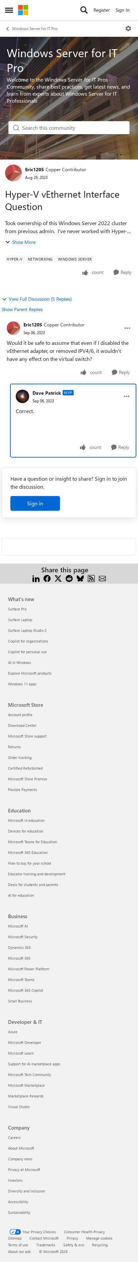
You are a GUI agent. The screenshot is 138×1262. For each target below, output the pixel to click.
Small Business (20, 1000)
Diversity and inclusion (26, 1190)
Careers (14, 1137)
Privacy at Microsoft (24, 1169)
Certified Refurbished (25, 768)
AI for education (21, 895)
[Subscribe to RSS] (91, 577)
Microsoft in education (26, 820)
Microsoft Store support (27, 736)
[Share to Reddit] (69, 577)
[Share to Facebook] (47, 577)
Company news (20, 1158)
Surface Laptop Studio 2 (27, 630)
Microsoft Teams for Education (32, 841)
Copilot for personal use (27, 651)
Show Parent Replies (22, 309)
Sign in (35, 503)
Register (101, 10)
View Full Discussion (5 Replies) (40, 299)
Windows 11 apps (22, 683)
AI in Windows (19, 662)
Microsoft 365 (19, 958)
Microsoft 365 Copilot (25, 990)
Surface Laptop (20, 619)
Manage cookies (99, 1238)
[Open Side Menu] (9, 10)
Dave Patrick (46, 393)
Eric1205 (34, 169)
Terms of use (18, 1244)
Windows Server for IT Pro (34, 28)
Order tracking (19, 757)
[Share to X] (58, 577)
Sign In (123, 10)
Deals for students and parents (33, 884)
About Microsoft (21, 1148)
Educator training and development (36, 873)
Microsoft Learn (20, 1053)
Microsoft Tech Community (29, 1074)
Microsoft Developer (24, 1042)
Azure (12, 1031)
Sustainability (19, 1212)
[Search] (84, 10)
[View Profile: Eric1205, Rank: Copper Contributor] (13, 173)
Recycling (100, 1244)
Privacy (72, 1238)
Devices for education (25, 831)
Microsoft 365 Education (28, 852)
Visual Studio (18, 1106)
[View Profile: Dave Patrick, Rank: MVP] (22, 396)
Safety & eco (73, 1244)
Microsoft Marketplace (26, 1085)
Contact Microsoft (44, 1238)
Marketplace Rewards (26, 1095)
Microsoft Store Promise (27, 778)
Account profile (20, 714)
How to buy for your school (29, 863)
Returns (14, 746)
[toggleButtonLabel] (128, 28)
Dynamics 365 (19, 947)
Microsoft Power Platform (28, 968)
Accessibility (18, 1201)
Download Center (22, 725)
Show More (24, 242)
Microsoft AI (18, 926)
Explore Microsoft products (30, 673)
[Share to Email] (102, 577)
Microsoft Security (23, 936)
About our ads (19, 1251)
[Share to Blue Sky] (80, 577)
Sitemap (14, 1238)
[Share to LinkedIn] (36, 577)
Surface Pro (17, 608)
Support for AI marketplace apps (34, 1063)
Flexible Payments (22, 789)
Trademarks (45, 1244)
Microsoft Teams (21, 979)
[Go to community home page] (23, 10)
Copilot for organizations (28, 641)
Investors (15, 1180)
